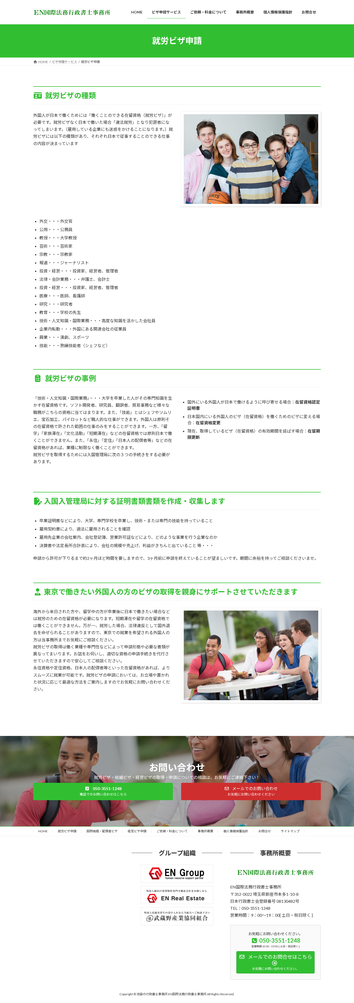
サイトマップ (290, 831)
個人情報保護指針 (235, 831)
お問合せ (264, 831)
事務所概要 (205, 831)
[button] (103, 791)
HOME (43, 831)
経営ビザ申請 (137, 831)
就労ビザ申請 (67, 831)
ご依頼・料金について (172, 831)
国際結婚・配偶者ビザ (102, 831)
